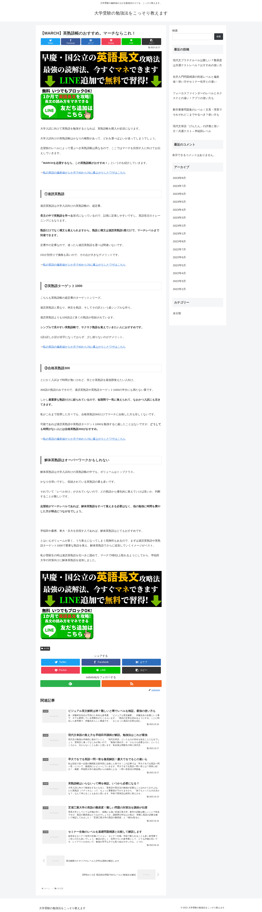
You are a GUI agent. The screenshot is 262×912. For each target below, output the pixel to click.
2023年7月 (179, 185)
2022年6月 (179, 257)
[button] (151, 41)
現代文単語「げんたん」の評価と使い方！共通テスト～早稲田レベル (196, 129)
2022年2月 (179, 289)
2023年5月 (179, 201)
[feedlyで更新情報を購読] (70, 683)
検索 (175, 30)
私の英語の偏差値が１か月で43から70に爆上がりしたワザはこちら (84, 172)
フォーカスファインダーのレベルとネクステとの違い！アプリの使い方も (197, 96)
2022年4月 (179, 273)
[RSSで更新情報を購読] (132, 683)
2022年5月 (179, 265)
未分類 (46, 648)
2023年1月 (179, 233)
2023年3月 (179, 217)
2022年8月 (179, 241)
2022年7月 (179, 249)
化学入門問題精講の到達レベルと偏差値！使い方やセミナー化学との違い (196, 79)
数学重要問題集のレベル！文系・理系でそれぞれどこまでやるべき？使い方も (197, 112)
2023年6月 (179, 193)
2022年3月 (179, 281)
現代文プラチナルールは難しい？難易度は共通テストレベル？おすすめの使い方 (197, 63)
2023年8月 (179, 177)
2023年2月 (179, 225)
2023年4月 (179, 209)
